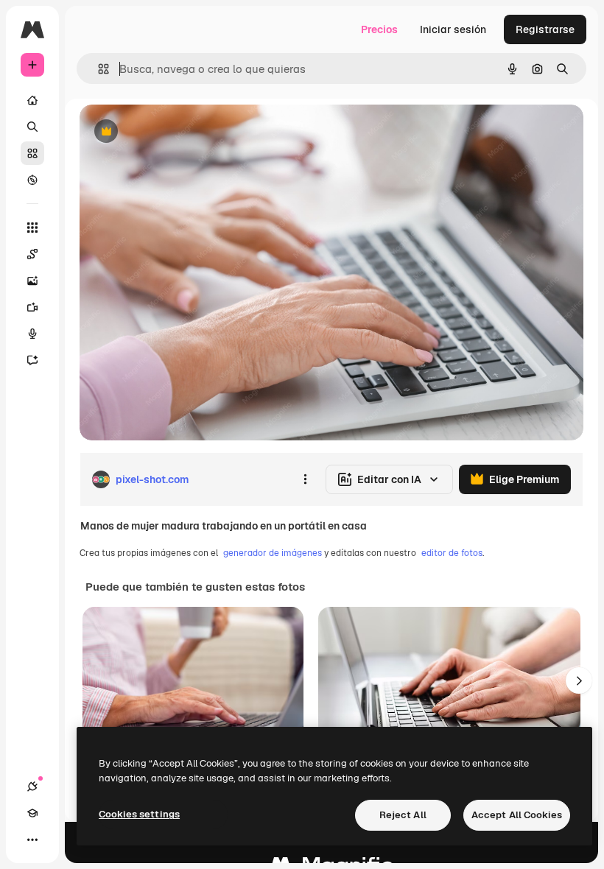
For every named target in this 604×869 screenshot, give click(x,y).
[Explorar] (32, 179)
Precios (379, 29)
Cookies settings (139, 814)
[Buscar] (32, 126)
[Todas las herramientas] (32, 227)
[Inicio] (32, 100)
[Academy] (32, 813)
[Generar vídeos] (32, 307)
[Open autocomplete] (97, 68)
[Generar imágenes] (32, 280)
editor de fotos (451, 553)
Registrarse (545, 29)
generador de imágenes (272, 553)
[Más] (32, 839)
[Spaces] (32, 254)
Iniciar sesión (453, 29)
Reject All (402, 815)
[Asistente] (32, 360)
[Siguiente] (579, 680)
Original (173, 132)
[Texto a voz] (32, 333)
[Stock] (32, 153)
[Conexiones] (32, 786)
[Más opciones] (305, 479)
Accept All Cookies (516, 815)
